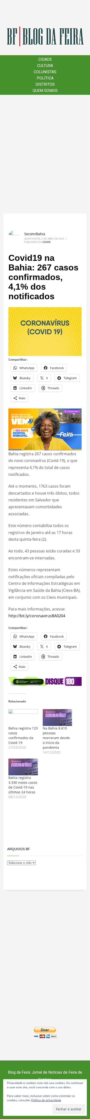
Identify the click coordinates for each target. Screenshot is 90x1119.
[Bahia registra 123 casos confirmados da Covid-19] (23, 717)
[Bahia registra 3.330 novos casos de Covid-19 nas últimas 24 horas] (23, 767)
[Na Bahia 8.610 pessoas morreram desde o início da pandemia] (57, 717)
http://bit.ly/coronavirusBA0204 (36, 615)
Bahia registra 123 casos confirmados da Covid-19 (23, 735)
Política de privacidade (46, 1100)
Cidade (46, 242)
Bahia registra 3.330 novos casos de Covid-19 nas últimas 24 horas (22, 784)
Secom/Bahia (34, 234)
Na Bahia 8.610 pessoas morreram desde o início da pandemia (56, 738)
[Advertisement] (45, 154)
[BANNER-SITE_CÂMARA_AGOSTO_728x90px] (45, 681)
